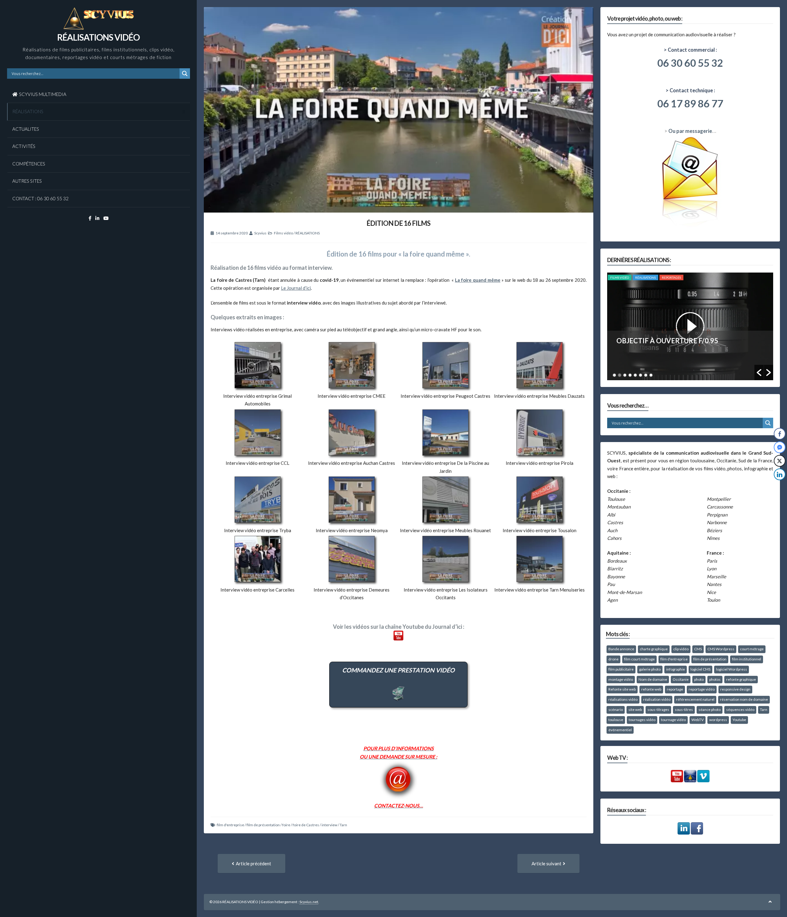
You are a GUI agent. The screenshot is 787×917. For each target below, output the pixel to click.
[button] (759, 372)
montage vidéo (620, 679)
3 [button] (625, 375)
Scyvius (260, 233)
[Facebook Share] (779, 434)
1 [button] (614, 375)
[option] (690, 326)
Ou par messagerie (690, 131)
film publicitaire (621, 669)
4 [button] (630, 375)
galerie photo (650, 669)
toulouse (615, 719)
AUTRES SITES (27, 181)
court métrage (752, 649)
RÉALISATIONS (27, 111)
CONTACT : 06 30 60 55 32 (40, 198)
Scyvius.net (308, 901)
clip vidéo (681, 649)
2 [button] (620, 375)
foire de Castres (306, 825)
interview (329, 825)
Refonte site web (622, 689)
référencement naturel (695, 699)
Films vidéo (283, 233)
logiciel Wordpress (731, 669)
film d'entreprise (230, 825)
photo (699, 679)
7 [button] (646, 375)
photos (715, 679)
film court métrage (639, 659)
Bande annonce (621, 649)
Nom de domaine (653, 679)
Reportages (671, 277)
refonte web (651, 689)
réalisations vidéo (623, 699)
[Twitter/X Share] (779, 461)
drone (613, 659)
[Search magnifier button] (185, 73)
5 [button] (635, 375)
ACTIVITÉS (23, 146)
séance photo (709, 709)
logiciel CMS (700, 669)
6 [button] (641, 375)
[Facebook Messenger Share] (779, 447)
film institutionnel (746, 659)
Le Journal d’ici (296, 288)
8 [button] (651, 375)
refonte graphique (741, 679)
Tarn (343, 825)
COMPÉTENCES (28, 163)
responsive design (735, 689)
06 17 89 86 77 (690, 103)
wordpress (718, 719)
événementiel (620, 730)
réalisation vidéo (656, 699)
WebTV (697, 719)
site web (635, 709)
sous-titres (684, 709)
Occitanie (681, 679)
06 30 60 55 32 (690, 63)
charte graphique (654, 649)
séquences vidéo (740, 709)
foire (286, 825)
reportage (675, 689)
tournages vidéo (642, 719)
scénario (615, 709)
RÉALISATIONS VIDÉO (98, 37)
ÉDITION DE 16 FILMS (398, 223)
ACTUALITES (25, 129)
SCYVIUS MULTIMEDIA (42, 94)
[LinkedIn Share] (779, 474)
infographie (675, 669)
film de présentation (263, 825)
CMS (698, 649)
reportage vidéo (702, 689)
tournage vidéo (673, 719)
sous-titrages (658, 709)
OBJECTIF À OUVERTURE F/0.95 (667, 341)
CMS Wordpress (720, 649)
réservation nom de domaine (744, 699)
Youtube (739, 719)
